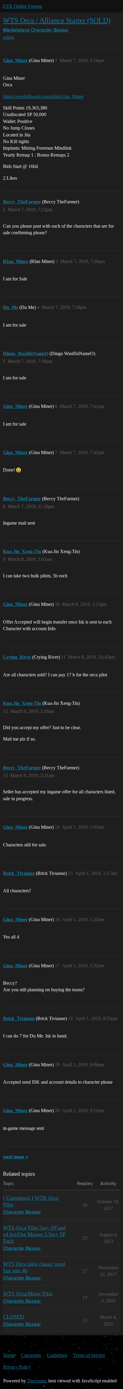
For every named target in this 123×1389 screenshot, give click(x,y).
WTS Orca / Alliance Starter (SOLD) (56, 20)
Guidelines (57, 1355)
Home (9, 1355)
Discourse (36, 1380)
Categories (31, 1355)
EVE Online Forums (22, 6)
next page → (15, 1157)
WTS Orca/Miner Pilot (28, 1294)
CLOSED (13, 1317)
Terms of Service (89, 1355)
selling (8, 37)
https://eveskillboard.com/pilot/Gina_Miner (43, 96)
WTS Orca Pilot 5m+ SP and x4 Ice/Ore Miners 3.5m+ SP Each (34, 1234)
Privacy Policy (17, 1367)
